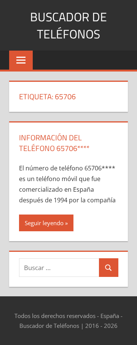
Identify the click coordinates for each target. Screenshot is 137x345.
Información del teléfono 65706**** (54, 143)
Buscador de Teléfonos (68, 25)
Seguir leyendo (44, 223)
